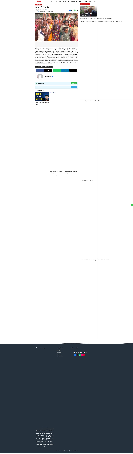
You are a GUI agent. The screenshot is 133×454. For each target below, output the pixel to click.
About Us (58, 350)
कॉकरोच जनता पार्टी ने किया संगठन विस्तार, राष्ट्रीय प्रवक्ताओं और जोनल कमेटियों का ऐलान (94, 260)
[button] (94, 1)
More (90, 1)
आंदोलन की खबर (74, 1)
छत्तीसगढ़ (64, 1)
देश (56, 1)
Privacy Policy (60, 355)
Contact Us (59, 352)
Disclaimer (59, 354)
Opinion (85, 1)
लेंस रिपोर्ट (52, 1)
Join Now (74, 83)
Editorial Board (42, 9)
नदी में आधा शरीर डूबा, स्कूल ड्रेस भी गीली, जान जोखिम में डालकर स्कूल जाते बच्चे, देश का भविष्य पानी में (96, 18)
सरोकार (80, 1)
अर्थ (68, 1)
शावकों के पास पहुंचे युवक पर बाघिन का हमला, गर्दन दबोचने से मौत (90, 100)
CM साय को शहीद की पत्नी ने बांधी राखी (86, 180)
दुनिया (60, 1)
